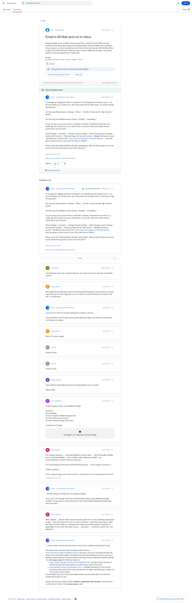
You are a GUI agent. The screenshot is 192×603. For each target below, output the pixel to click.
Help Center (6, 9)
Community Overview (54, 599)
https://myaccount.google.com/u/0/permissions (85, 139)
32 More (80, 258)
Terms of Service (31, 599)
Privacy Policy (21, 599)
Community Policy (42, 599)
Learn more (79, 82)
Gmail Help (11, 3)
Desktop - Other (76, 59)
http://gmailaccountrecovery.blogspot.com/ (66, 567)
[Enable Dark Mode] (75, 599)
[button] (3, 3)
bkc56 (62, 158)
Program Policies (66, 599)
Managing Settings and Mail (55, 59)
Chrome (67, 59)
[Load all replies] (114, 258)
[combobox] (59, 3)
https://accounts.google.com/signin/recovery (62, 553)
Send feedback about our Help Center (171, 599)
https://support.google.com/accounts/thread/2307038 (70, 562)
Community (17, 9)
